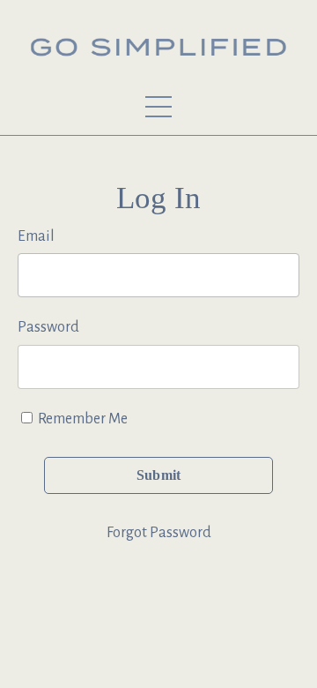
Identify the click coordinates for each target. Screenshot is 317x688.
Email (36, 236)
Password (48, 327)
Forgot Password (159, 533)
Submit (158, 475)
